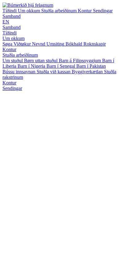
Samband (11, 16)
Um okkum (29, 10)
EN (5, 21)
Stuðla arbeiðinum (59, 10)
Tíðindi (10, 10)
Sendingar (103, 10)
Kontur (85, 10)
